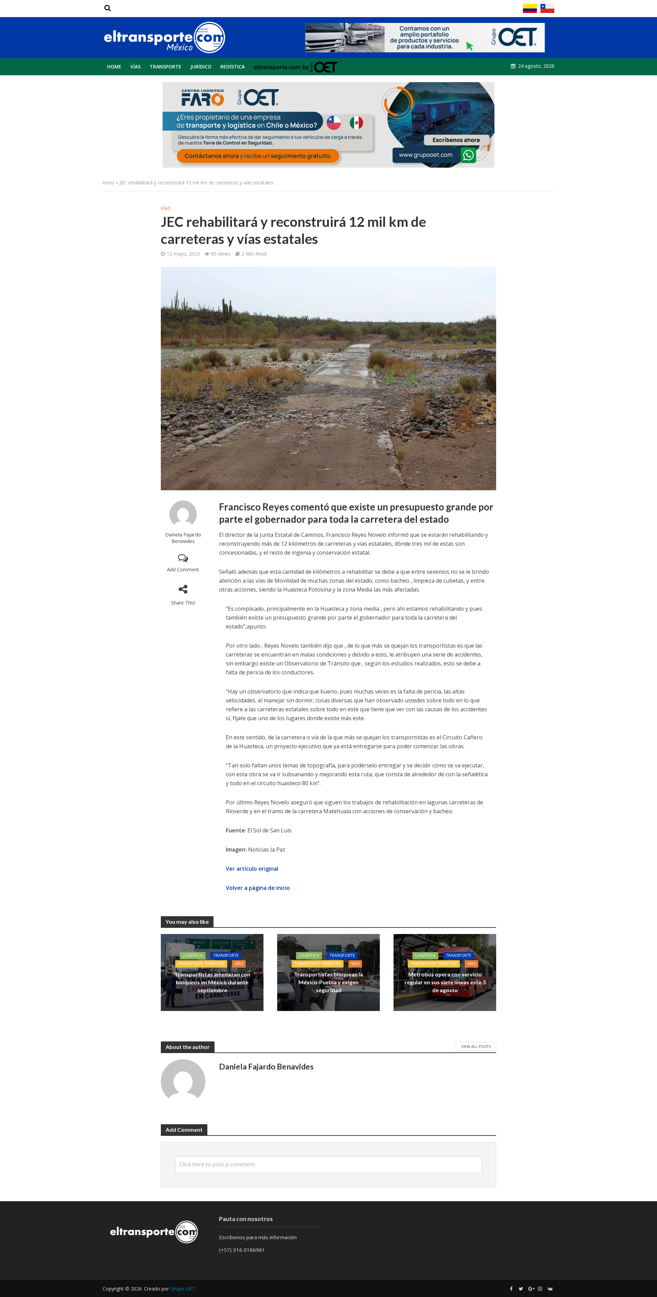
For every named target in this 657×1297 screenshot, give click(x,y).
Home (114, 66)
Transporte (165, 66)
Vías (135, 66)
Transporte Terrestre (201, 964)
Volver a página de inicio (258, 888)
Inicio (108, 182)
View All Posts (476, 1046)
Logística (192, 955)
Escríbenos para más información (258, 1237)
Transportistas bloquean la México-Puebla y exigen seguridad (328, 982)
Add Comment (183, 569)
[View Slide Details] (425, 37)
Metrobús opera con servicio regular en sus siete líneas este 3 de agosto (445, 982)
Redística (232, 66)
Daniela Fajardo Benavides (183, 537)
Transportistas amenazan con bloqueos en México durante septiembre (212, 982)
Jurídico (200, 66)
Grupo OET (182, 1288)
